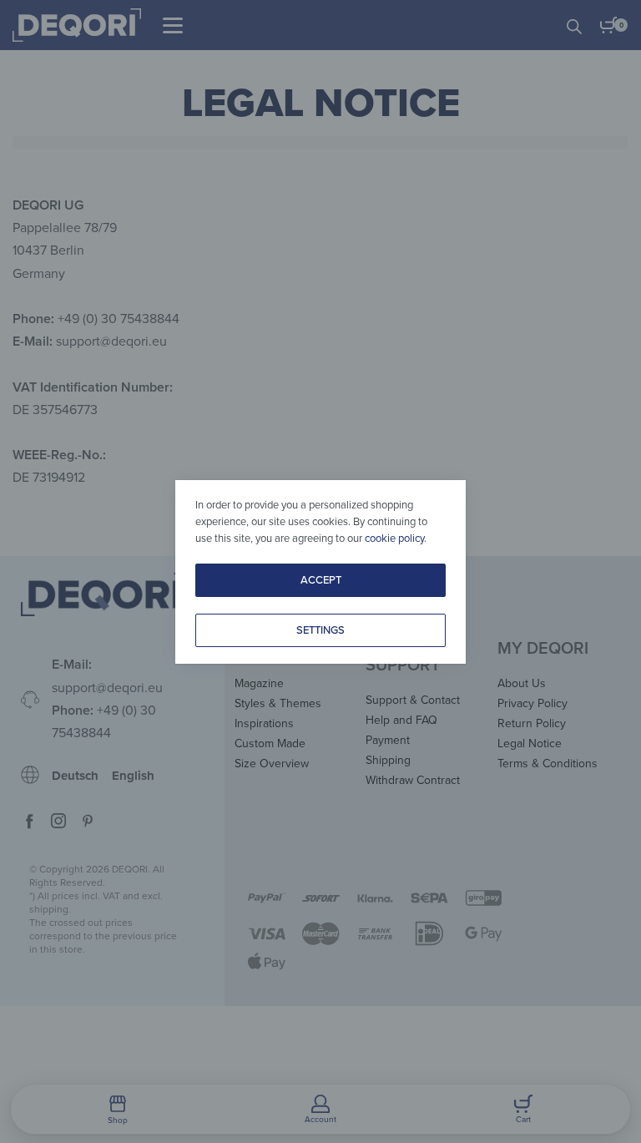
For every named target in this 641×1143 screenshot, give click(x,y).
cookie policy (394, 538)
